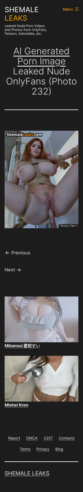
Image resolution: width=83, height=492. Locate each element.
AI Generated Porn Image (41, 56)
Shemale (22, 13)
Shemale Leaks (27, 473)
